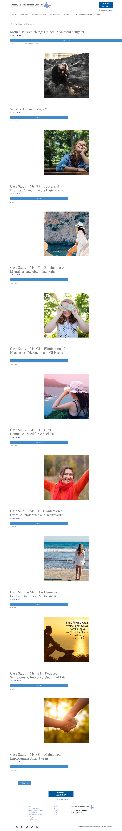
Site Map (30, 817)
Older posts (24, 783)
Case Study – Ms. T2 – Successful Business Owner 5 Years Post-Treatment (38, 188)
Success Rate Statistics (54, 14)
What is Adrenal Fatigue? (28, 109)
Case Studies (67, 14)
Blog (55, 812)
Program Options (33, 812)
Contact (99, 14)
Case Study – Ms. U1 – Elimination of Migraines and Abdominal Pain (37, 269)
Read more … (39, 117)
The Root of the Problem (39, 14)
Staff (105, 14)
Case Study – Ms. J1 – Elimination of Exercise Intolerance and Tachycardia (37, 512)
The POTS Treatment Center (94, 826)
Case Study (13, 202)
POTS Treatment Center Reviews (84, 14)
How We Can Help (33, 808)
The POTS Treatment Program (20, 14)
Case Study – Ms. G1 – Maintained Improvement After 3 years (35, 756)
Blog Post (13, 121)
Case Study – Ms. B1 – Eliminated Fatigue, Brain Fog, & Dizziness (35, 594)
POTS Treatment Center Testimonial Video (24, 43)
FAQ (55, 814)
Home (29, 806)
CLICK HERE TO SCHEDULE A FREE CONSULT (106, 4)
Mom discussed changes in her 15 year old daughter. (47, 31)
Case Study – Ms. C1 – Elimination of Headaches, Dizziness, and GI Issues (37, 350)
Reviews (56, 806)
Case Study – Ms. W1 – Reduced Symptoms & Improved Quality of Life (38, 675)
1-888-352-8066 (108, 10)
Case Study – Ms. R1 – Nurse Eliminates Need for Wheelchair (33, 431)
